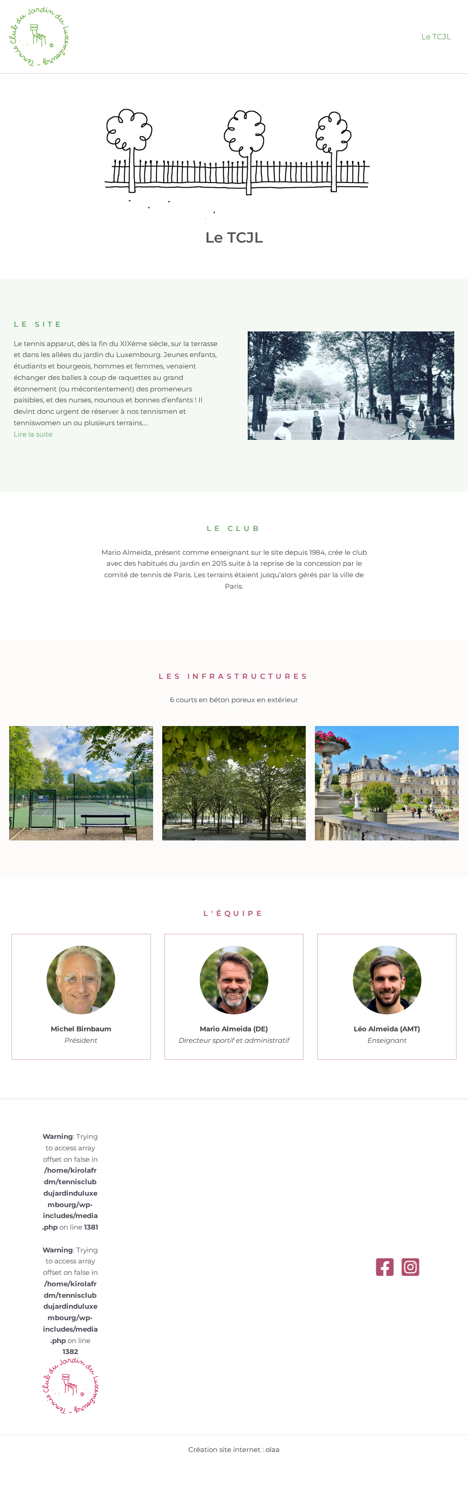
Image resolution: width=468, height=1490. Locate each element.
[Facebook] (385, 1267)
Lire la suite (33, 434)
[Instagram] (410, 1267)
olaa (273, 1449)
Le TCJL (436, 36)
